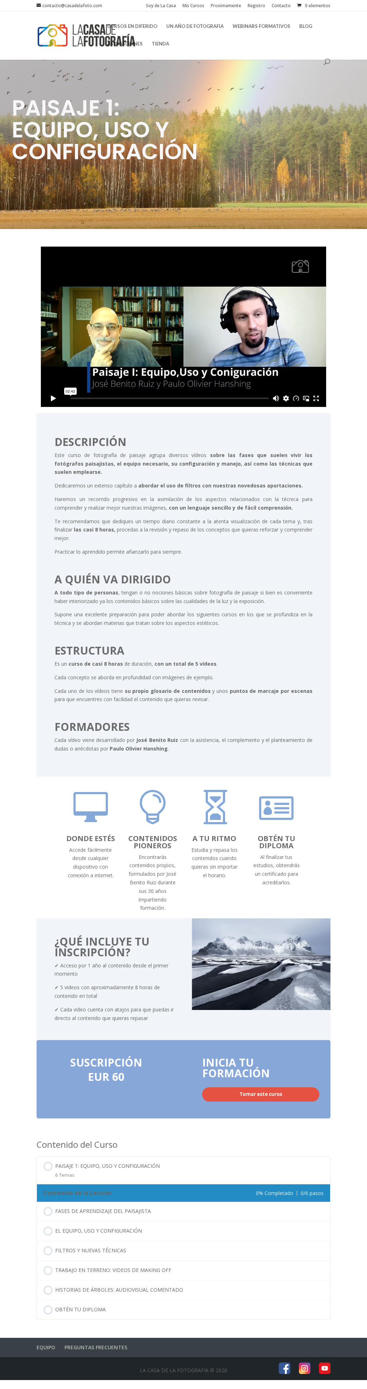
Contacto (281, 6)
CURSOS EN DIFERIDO (132, 26)
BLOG (305, 26)
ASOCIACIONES (125, 44)
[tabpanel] (183, 588)
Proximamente (226, 6)
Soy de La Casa (161, 6)
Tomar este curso (260, 1094)
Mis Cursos (193, 6)
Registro (256, 6)
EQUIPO (46, 1347)
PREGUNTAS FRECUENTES (96, 1347)
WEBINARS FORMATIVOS (261, 26)
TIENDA (160, 44)
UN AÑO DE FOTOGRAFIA (195, 26)
